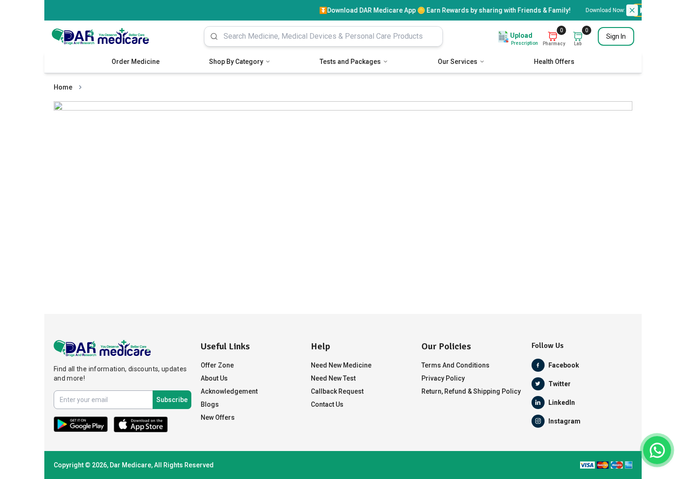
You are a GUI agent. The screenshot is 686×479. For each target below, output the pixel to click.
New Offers (218, 417)
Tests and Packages (350, 61)
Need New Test (333, 378)
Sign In (616, 36)
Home (63, 87)
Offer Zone (217, 365)
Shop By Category (236, 61)
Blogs (210, 404)
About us (214, 378)
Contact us (327, 404)
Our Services (457, 61)
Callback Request (337, 391)
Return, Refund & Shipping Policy (471, 391)
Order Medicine (136, 61)
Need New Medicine (341, 365)
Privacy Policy (443, 378)
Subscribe (172, 399)
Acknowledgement (229, 391)
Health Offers (554, 61)
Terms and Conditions (455, 365)
